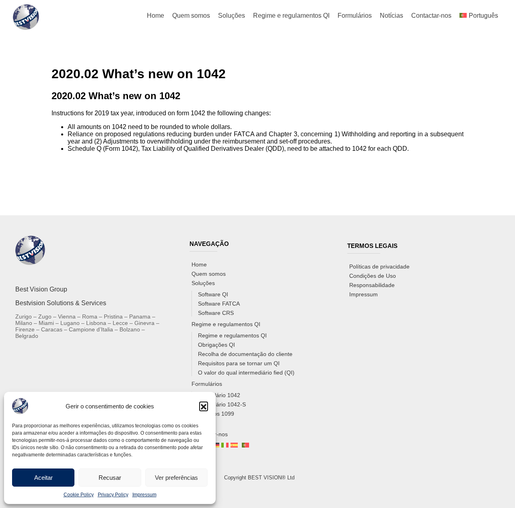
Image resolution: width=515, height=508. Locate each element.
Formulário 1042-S (222, 404)
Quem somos (191, 15)
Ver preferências (176, 477)
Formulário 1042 (219, 395)
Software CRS (216, 313)
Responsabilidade (372, 285)
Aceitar (43, 477)
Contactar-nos (431, 15)
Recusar (110, 477)
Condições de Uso (372, 276)
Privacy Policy (113, 495)
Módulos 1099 (216, 413)
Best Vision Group (41, 289)
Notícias (391, 15)
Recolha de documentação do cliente (245, 354)
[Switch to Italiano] (225, 445)
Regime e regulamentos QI (291, 15)
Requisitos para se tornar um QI (239, 363)
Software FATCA (219, 303)
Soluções (231, 15)
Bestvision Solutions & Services (60, 303)
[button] (204, 406)
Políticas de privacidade (379, 266)
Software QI (213, 294)
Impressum (144, 495)
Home (155, 15)
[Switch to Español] (234, 445)
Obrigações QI (216, 344)
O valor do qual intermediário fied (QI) (246, 372)
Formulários (355, 15)
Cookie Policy (79, 495)
